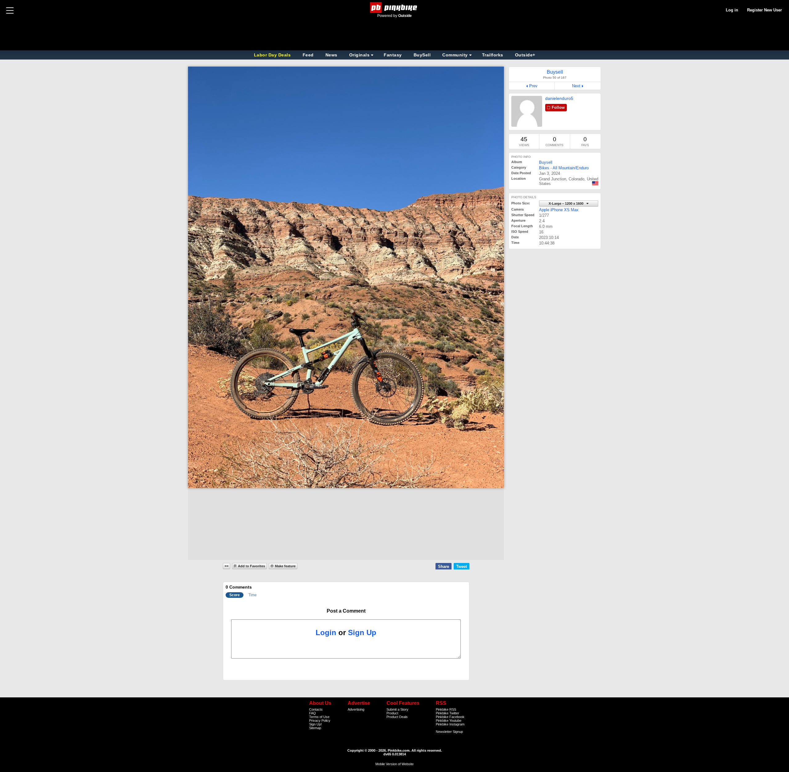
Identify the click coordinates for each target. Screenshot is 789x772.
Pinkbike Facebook (450, 717)
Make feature (285, 566)
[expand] (226, 566)
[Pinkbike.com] (394, 7)
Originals (359, 54)
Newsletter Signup (449, 731)
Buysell (545, 162)
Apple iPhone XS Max (558, 209)
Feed (308, 54)
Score (234, 595)
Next (576, 86)
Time (252, 595)
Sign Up (362, 632)
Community (455, 54)
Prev (533, 86)
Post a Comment (346, 611)
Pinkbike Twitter (447, 713)
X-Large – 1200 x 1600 (566, 203)
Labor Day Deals (273, 54)
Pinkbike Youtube (448, 720)
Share (443, 566)
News (331, 54)
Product (392, 713)
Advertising (356, 709)
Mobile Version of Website (394, 764)
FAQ (312, 713)
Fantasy (393, 54)
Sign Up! (315, 724)
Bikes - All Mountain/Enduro (564, 168)
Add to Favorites (251, 566)
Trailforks (492, 54)
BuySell (422, 54)
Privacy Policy (319, 720)
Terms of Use (319, 717)
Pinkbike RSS (446, 709)
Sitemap (315, 728)
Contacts (316, 709)
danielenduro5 (559, 98)
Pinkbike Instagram (450, 724)
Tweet (461, 566)
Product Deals (397, 717)
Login (326, 632)
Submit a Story (397, 709)
